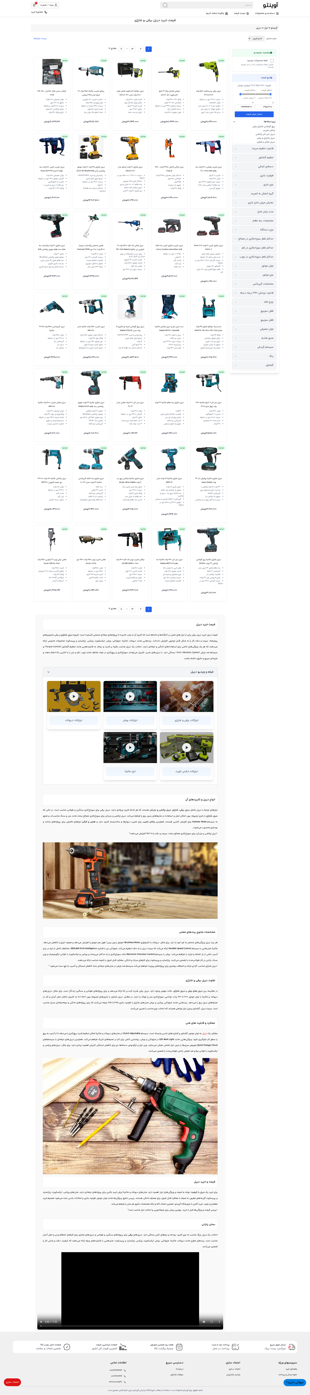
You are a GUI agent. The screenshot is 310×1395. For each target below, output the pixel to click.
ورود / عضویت (46, 5)
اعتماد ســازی (234, 1369)
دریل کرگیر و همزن (266, 142)
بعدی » (113, 48)
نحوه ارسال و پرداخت (287, 1374)
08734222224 (115, 1370)
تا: (252, 102)
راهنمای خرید (291, 1369)
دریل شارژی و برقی (266, 138)
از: (273, 102)
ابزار (266, 28)
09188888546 (115, 1382)
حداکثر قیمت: (249, 90)
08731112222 (116, 1376)
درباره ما (179, 1369)
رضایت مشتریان (233, 1374)
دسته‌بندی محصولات (265, 13)
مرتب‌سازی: (271, 38)
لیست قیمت (239, 13)
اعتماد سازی (12, 1382)
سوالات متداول (176, 1374)
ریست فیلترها (40, 38)
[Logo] (266, 5)
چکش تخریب (269, 130)
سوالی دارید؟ (295, 1382)
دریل (209, 635)
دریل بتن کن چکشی (265, 134)
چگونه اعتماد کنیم (215, 13)
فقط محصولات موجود (257, 60)
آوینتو (274, 28)
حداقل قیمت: (266, 90)
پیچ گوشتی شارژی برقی (263, 126)
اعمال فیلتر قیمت (254, 114)
